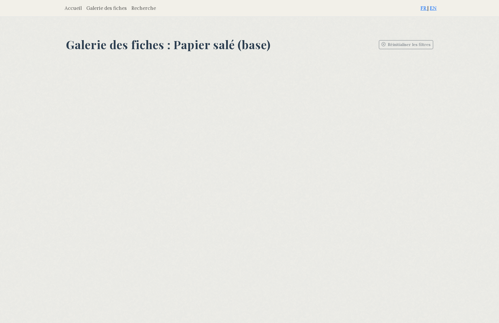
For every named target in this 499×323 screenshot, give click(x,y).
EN (433, 8)
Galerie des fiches (106, 8)
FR (423, 8)
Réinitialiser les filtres (409, 44)
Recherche (143, 8)
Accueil (73, 8)
